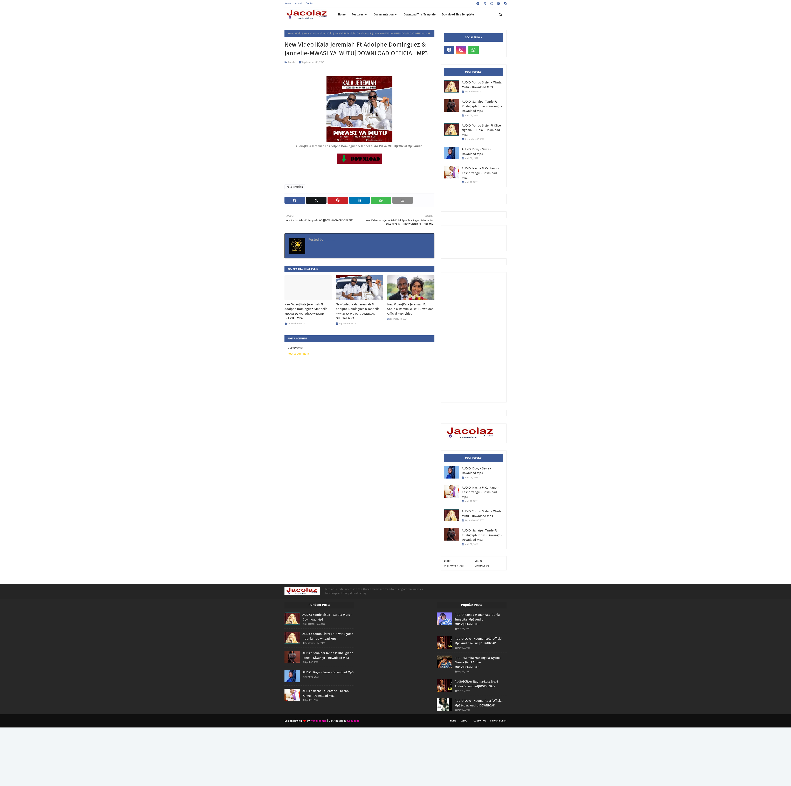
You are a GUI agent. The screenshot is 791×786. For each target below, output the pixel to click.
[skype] (505, 3)
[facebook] (477, 3)
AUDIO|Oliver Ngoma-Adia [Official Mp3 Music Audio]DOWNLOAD (478, 703)
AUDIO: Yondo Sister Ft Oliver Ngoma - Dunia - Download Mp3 (482, 130)
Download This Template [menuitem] (420, 14)
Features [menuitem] (358, 14)
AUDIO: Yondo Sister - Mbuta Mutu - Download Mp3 (482, 85)
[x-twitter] (484, 3)
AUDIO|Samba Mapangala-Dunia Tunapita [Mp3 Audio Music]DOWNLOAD (477, 619)
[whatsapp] (473, 50)
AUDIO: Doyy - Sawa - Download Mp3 (476, 151)
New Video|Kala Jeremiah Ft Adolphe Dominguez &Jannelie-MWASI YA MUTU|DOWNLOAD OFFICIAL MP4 (306, 311)
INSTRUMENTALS (454, 565)
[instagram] (491, 3)
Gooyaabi (353, 720)
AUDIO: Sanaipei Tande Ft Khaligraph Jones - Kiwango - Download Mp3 (482, 106)
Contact (310, 3)
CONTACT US (482, 565)
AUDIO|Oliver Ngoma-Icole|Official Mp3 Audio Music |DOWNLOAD (478, 641)
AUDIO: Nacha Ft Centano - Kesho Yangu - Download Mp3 (480, 173)
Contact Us (480, 720)
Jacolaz (292, 62)
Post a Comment (298, 353)
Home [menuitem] (342, 14)
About (298, 3)
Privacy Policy (498, 720)
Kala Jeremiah (304, 33)
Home (287, 3)
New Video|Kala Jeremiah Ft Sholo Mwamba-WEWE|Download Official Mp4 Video (410, 309)
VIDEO (478, 561)
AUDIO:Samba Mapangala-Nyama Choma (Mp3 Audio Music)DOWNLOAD (478, 662)
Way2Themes (318, 720)
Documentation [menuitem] (383, 14)
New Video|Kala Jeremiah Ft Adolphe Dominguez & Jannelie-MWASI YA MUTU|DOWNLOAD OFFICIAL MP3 (358, 311)
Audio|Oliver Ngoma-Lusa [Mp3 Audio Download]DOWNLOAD (476, 684)
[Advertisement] (473, 337)
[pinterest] (498, 3)
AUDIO (448, 561)
